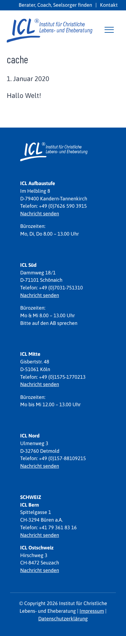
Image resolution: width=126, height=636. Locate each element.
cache (17, 59)
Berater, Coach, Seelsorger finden (55, 5)
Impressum (92, 611)
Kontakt (109, 5)
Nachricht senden (39, 213)
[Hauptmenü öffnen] (109, 30)
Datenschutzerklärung (63, 618)
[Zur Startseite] (49, 29)
